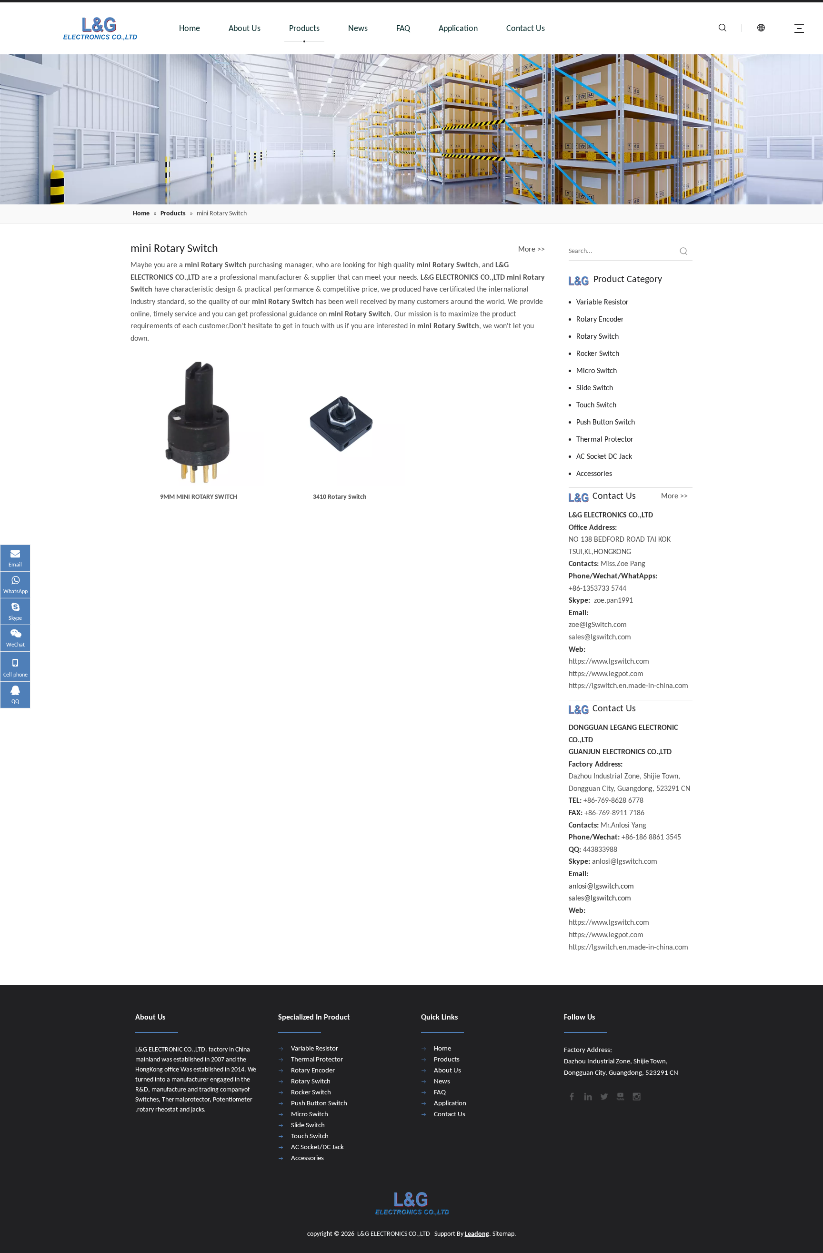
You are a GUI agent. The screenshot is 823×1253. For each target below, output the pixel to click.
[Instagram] (636, 1096)
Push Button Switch (605, 422)
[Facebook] (571, 1096)
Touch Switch (596, 405)
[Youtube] (619, 1096)
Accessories (594, 474)
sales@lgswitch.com (600, 898)
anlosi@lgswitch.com (601, 886)
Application (458, 28)
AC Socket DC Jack (604, 457)
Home (189, 28)
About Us (245, 28)
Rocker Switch (597, 354)
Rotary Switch (597, 337)
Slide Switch (594, 388)
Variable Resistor (602, 302)
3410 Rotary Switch (340, 497)
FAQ (403, 28)
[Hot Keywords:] (684, 251)
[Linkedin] (587, 1096)
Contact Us (525, 28)
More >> (531, 249)
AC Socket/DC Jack (317, 1147)
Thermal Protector (604, 440)
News (358, 28)
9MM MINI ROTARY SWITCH (198, 497)
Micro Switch (596, 371)
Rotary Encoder (600, 319)
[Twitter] (603, 1096)
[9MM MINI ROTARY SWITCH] (198, 421)
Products (304, 28)
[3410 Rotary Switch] (340, 421)
